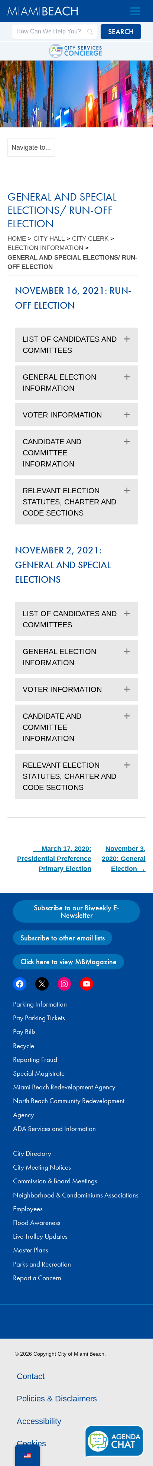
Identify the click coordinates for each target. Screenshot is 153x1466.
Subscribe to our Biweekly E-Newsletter (77, 911)
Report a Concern (37, 1278)
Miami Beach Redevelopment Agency (64, 1087)
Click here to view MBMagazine (68, 961)
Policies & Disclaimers (57, 1398)
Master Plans (30, 1250)
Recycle (23, 1046)
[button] (127, 339)
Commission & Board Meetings (55, 1181)
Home (16, 238)
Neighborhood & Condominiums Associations (76, 1195)
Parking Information (40, 1004)
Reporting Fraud (35, 1060)
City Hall (49, 238)
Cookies (31, 1443)
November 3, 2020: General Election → (124, 858)
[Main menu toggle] (135, 11)
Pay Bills (24, 1032)
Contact (31, 1376)
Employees (28, 1209)
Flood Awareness (37, 1223)
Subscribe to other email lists (62, 937)
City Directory (32, 1154)
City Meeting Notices (42, 1167)
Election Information (45, 247)
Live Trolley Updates (40, 1236)
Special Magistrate (39, 1073)
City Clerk (90, 238)
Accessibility (39, 1421)
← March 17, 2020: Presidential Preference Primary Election (54, 858)
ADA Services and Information (54, 1129)
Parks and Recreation (42, 1264)
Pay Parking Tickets (39, 1018)
